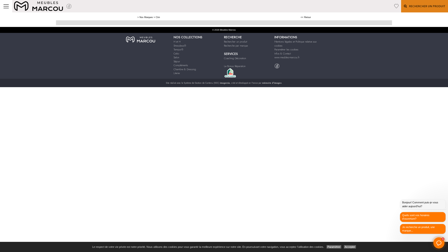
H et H (177, 42)
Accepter (350, 246)
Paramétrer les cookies (286, 49)
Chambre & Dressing (185, 69)
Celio (176, 53)
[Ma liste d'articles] (396, 6)
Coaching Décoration (235, 58)
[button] (438, 242)
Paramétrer (334, 246)
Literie (177, 73)
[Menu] (6, 6)
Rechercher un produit (235, 42)
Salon (176, 57)
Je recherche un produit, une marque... (418, 229)
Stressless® (180, 46)
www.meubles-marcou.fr (287, 57)
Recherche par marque (236, 46)
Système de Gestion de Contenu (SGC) (207, 83)
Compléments (181, 65)
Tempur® (178, 49)
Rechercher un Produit (426, 6)
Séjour (177, 61)
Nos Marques (146, 17)
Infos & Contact (282, 53)
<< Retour (306, 17)
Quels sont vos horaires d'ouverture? (415, 217)
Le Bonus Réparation (235, 66)
